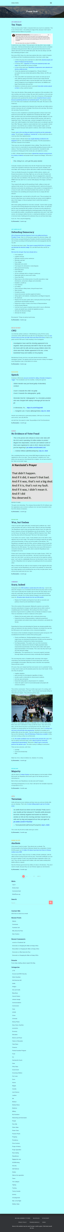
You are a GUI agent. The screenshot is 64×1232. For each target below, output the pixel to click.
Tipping (14, 1184)
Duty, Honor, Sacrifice (18, 1025)
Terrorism (16, 799)
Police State (15, 1127)
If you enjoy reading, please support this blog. (23, 963)
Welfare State (15, 1204)
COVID (14, 1012)
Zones (44, 1222)
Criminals (14, 1018)
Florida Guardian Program (19, 1050)
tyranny (14, 1194)
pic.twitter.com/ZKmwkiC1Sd (36, 447)
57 (34, 876)
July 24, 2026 (45, 411)
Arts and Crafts (16, 989)
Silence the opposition (18, 1175)
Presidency (15, 1140)
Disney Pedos (16, 1021)
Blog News (15, 993)
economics (15, 1028)
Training (14, 1188)
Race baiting (14, 372)
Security (14, 1165)
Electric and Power (17, 1037)
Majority (15, 771)
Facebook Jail (16, 927)
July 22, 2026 (43, 451)
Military (14, 1111)
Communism (14, 581)
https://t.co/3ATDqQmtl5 (35, 408)
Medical (14, 1101)
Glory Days (15, 1066)
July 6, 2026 (45, 825)
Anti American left (16, 22)
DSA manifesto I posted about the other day (32, 588)
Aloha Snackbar (16, 977)
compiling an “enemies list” (31, 134)
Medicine (14, 1108)
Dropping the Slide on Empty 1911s (29, 945)
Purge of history (16, 1146)
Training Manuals (34, 1222)
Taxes (13, 1178)
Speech (15, 374)
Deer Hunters (15, 934)
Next (38, 876)
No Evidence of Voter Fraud (25, 433)
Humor (14, 1082)
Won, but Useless (20, 522)
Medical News (16, 1105)
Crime (13, 1015)
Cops (13, 1009)
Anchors (15, 843)
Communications (16, 1002)
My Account (45, 1218)
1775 (13, 970)
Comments (15, 924)
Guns (13, 1079)
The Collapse (15, 1181)
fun (13, 1057)
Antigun (14, 986)
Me (13, 1098)
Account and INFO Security (19, 973)
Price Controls (16, 1143)
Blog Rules (36, 1218)
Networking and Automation (19, 1117)
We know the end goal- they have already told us (24, 252)
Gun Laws (15, 1076)
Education (15, 1034)
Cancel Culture (16, 996)
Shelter (14, 1172)
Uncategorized (16, 1197)
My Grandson (15, 1114)
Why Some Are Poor (17, 930)
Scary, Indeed (18, 584)
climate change (16, 999)
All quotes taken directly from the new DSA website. (30, 597)
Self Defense (15, 1168)
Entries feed (15, 888)
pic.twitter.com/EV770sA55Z (23, 822)
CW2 (13, 330)
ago (23, 221)
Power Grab (15, 1130)
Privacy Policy (22, 1222)
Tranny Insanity (16, 1191)
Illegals (13, 431)
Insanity (14, 1089)
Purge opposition (16, 1149)
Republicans (14, 519)
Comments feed (16, 891)
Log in (14, 884)
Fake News (15, 1044)
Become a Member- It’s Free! (22, 1218)
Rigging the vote (15, 840)
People (14, 1121)
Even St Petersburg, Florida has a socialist (36, 734)
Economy (14, 1031)
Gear (13, 1063)
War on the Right (15, 328)
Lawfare (14, 1095)
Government (15, 1069)
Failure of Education (17, 1041)
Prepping (14, 1136)
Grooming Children (17, 1073)
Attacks (14, 921)
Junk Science (15, 1092)
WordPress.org (16, 894)
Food (13, 1053)
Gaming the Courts (17, 1060)
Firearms (14, 1047)
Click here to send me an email (19, 913)
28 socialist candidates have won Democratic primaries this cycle (32, 738)
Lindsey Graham (24, 774)
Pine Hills (14, 1124)
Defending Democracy (22, 232)
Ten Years (16, 24)
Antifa (13, 796)
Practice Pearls (16, 1133)
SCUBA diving (16, 1162)
